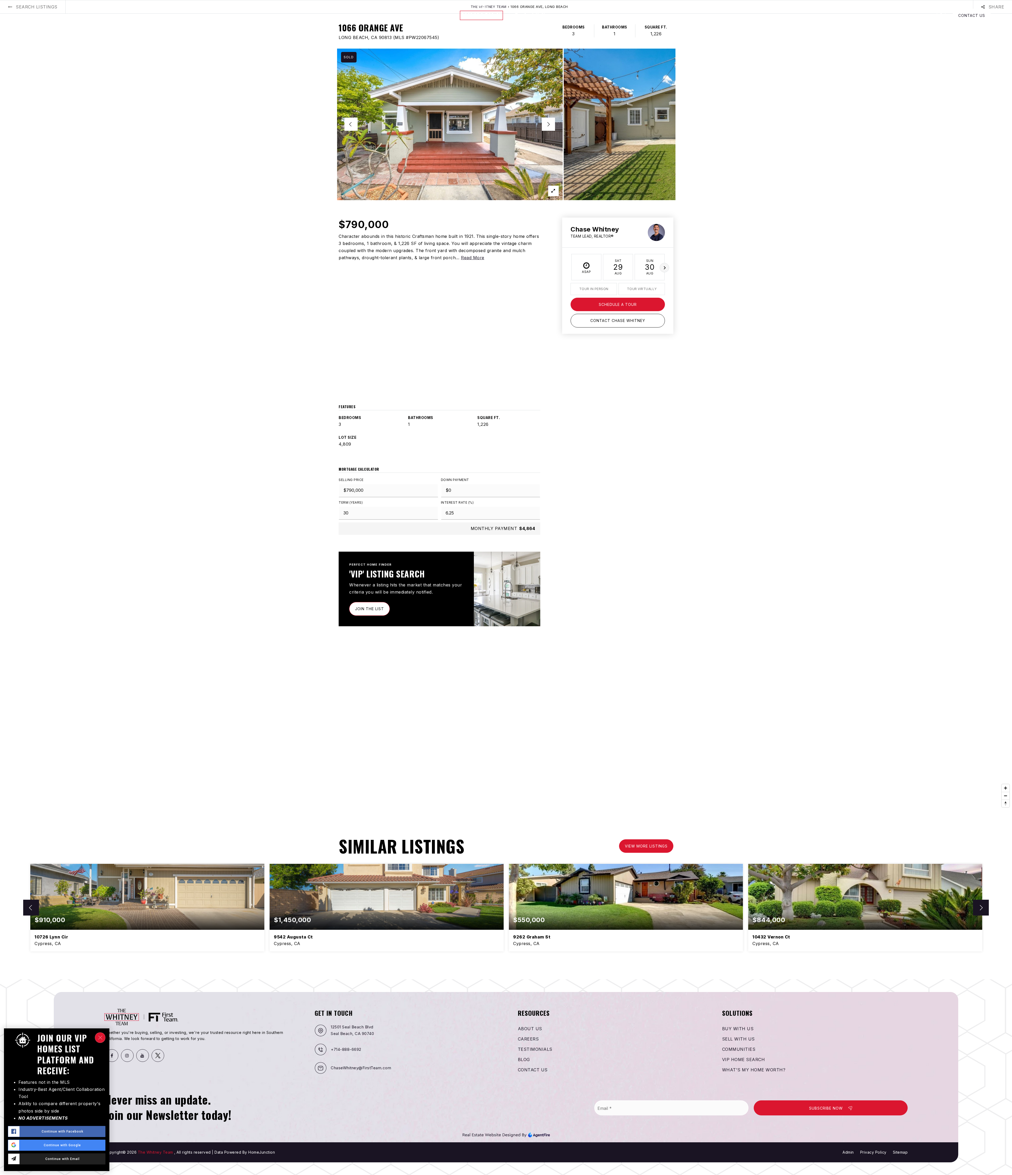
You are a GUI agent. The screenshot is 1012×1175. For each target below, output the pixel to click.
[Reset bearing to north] (1005, 803)
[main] (506, 489)
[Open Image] (450, 124)
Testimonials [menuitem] (535, 1049)
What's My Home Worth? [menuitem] (754, 1069)
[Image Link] (506, 1134)
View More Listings (646, 846)
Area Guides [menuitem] (86, 15)
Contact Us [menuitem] (533, 1069)
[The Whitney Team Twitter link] (158, 1055)
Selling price (351, 480)
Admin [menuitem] (848, 1152)
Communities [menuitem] (739, 1049)
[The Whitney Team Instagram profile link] (127, 1055)
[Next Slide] (548, 124)
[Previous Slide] (351, 124)
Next (664, 267)
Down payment (455, 480)
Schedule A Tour (618, 304)
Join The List (369, 608)
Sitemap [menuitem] (900, 1152)
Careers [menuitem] (528, 1039)
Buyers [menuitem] (30, 15)
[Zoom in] (1005, 788)
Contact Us (971, 15)
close (100, 1037)
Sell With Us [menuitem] (738, 1039)
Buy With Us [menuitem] (738, 1028)
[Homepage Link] (506, 15)
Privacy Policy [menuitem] (873, 1152)
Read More (472, 257)
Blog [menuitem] (141, 15)
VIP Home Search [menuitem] (743, 1059)
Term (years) (351, 502)
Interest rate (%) (457, 502)
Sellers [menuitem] (54, 15)
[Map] (506, 731)
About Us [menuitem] (119, 15)
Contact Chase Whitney (617, 320)
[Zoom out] (1005, 796)
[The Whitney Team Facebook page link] (112, 1055)
